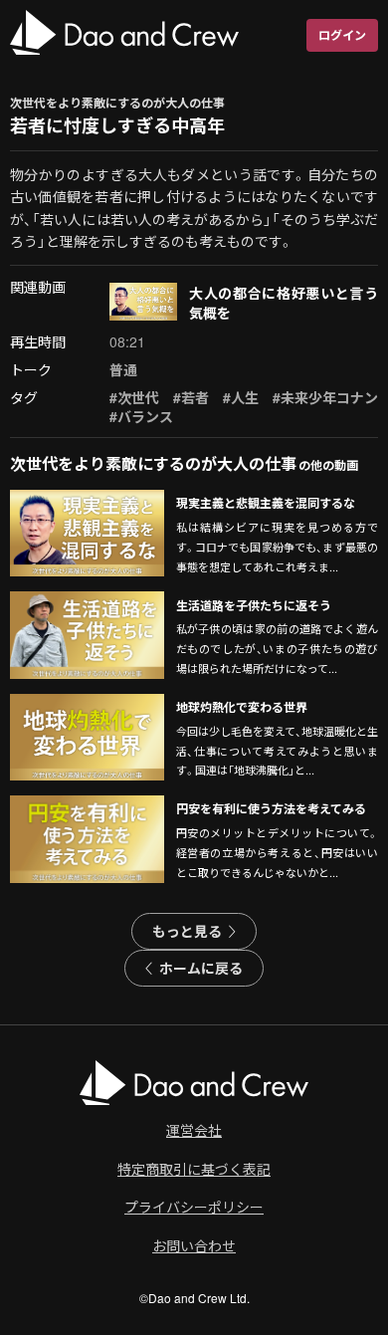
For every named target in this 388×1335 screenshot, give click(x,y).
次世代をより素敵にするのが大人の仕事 (117, 102)
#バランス (141, 416)
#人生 (241, 397)
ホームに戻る (201, 968)
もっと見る (187, 931)
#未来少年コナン (325, 397)
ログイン (342, 35)
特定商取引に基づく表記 (194, 1169)
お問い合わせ (194, 1245)
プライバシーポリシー (194, 1207)
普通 (123, 369)
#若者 (191, 397)
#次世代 (134, 397)
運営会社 (194, 1130)
